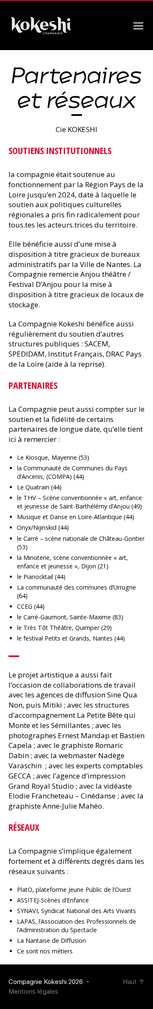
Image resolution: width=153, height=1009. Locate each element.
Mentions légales (33, 991)
